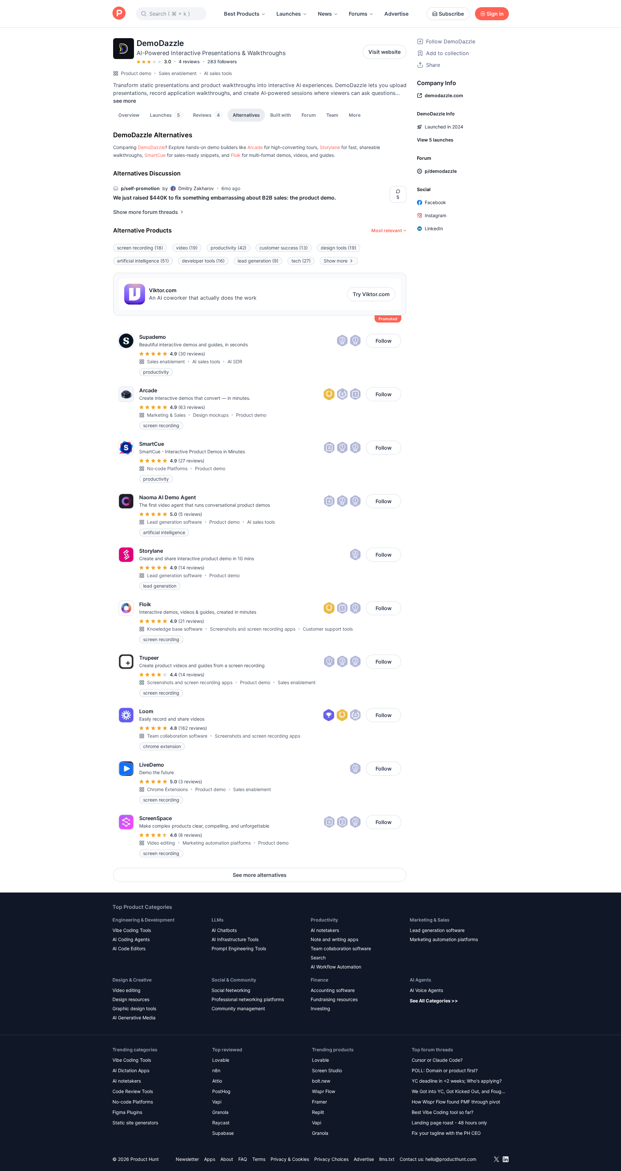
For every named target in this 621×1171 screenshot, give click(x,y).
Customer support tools (328, 629)
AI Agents (420, 980)
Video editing (161, 843)
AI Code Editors (128, 948)
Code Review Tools (132, 1091)
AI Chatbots (224, 930)
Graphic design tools (134, 1008)
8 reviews (190, 835)
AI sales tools (218, 73)
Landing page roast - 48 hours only (449, 1122)
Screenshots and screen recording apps (252, 629)
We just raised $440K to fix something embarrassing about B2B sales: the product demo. (224, 197)
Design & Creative (132, 980)
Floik (236, 155)
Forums (358, 13)
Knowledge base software (174, 629)
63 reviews (191, 407)
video (187, 247)
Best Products (241, 13)
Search (318, 957)
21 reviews (191, 621)
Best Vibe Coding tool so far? (442, 1112)
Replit (318, 1112)
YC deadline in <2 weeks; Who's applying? (457, 1081)
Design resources (130, 999)
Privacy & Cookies (290, 1159)
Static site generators (135, 1122)
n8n (216, 1070)
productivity (228, 247)
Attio (217, 1081)
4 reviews (189, 61)
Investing (320, 1008)
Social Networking (231, 990)
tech (301, 260)
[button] (355, 115)
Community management (238, 1008)
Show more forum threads (145, 212)
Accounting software (333, 990)
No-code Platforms (167, 468)
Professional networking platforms (248, 999)
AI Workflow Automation (336, 966)
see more (124, 101)
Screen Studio (327, 1070)
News (325, 13)
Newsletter (187, 1159)
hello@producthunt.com (450, 1159)
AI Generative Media (133, 1017)
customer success (283, 247)
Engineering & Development (143, 920)
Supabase (223, 1133)
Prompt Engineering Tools (239, 948)
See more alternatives (260, 875)
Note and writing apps (334, 939)
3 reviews (190, 781)
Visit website (384, 52)
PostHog (221, 1091)
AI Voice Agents (426, 990)
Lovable (220, 1060)
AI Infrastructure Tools (235, 939)
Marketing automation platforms (217, 843)
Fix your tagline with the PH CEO (446, 1133)
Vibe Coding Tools (131, 930)
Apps (209, 1159)
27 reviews (191, 460)
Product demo (136, 73)
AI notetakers (325, 930)
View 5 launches (435, 140)
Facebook (435, 202)
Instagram (435, 215)
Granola (220, 1112)
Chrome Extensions (167, 789)
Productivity (324, 920)
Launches (288, 13)
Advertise (396, 13)
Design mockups (211, 415)
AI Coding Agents (131, 939)
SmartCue (155, 155)
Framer (319, 1101)
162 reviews (192, 728)
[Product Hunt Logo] (119, 14)
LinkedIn (434, 228)
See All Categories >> (434, 1000)
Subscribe (451, 13)
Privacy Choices (331, 1159)
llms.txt (386, 1159)
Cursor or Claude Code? (437, 1060)
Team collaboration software (177, 736)
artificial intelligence (143, 260)
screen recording (140, 247)
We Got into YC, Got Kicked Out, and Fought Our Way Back (459, 1091)
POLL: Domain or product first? (445, 1070)
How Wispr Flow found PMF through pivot (456, 1101)
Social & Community (234, 980)
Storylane (330, 147)
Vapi (216, 1101)
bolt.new (321, 1081)
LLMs (218, 920)
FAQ (242, 1159)
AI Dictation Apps (130, 1070)
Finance (319, 980)
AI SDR (235, 361)
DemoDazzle (151, 147)
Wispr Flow (323, 1091)
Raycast (220, 1122)
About (226, 1159)
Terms (258, 1159)
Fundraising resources (334, 999)
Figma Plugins (127, 1112)
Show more (335, 260)
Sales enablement (178, 73)
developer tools (203, 260)
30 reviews (191, 353)
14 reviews (191, 567)
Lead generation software (174, 522)
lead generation (258, 260)
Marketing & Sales (166, 415)
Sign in (495, 13)
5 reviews (190, 514)
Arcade (255, 147)
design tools (338, 247)
